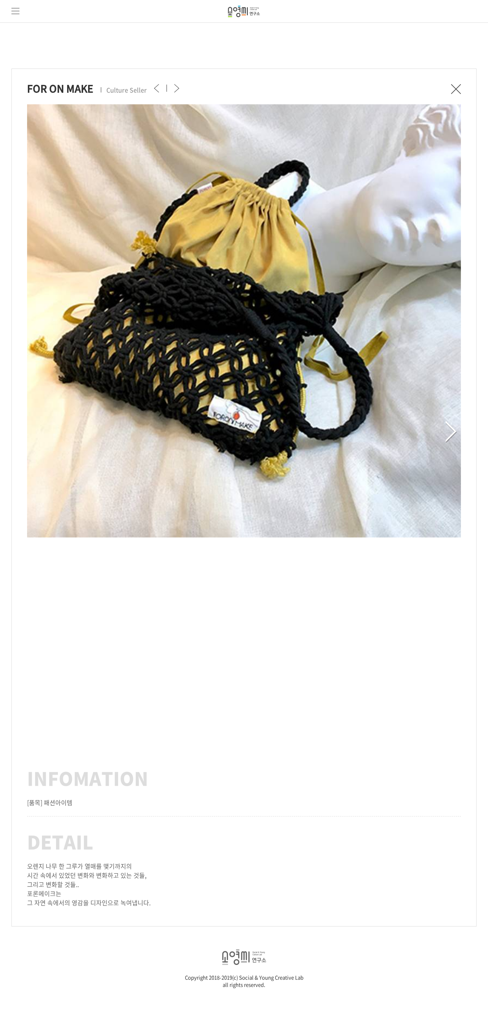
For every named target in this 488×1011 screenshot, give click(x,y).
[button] (451, 432)
